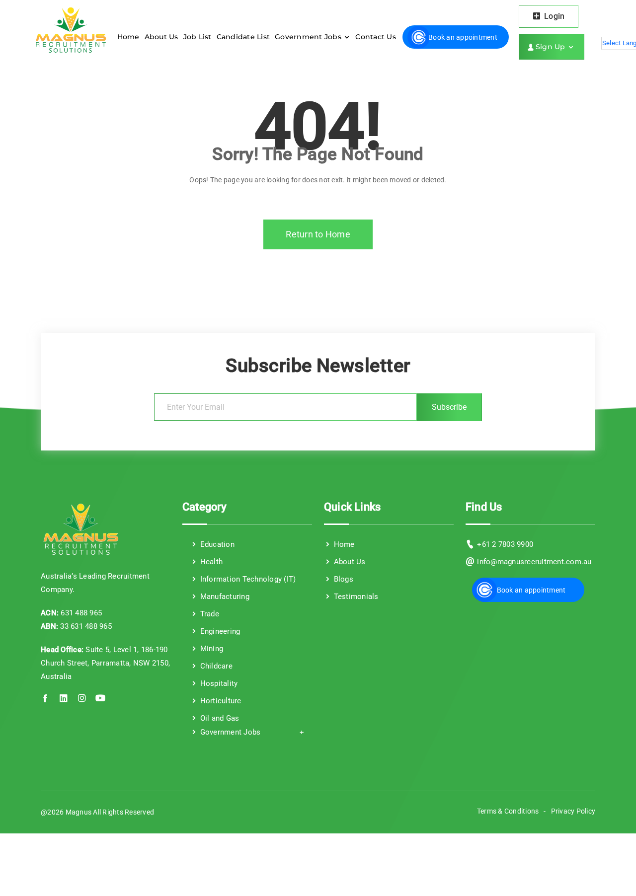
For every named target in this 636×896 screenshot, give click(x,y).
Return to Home (318, 234)
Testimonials (354, 596)
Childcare (215, 666)
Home (128, 36)
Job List (197, 36)
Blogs (342, 579)
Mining (210, 648)
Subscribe (449, 407)
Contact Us (375, 36)
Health (210, 561)
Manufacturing (223, 596)
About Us (161, 36)
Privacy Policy (573, 811)
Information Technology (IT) (247, 579)
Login (553, 16)
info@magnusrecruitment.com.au (534, 561)
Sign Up (551, 46)
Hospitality (218, 683)
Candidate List (243, 36)
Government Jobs (309, 36)
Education (216, 544)
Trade (208, 613)
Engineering (219, 631)
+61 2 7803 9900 (505, 544)
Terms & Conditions (508, 811)
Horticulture (219, 700)
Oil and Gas (218, 718)
